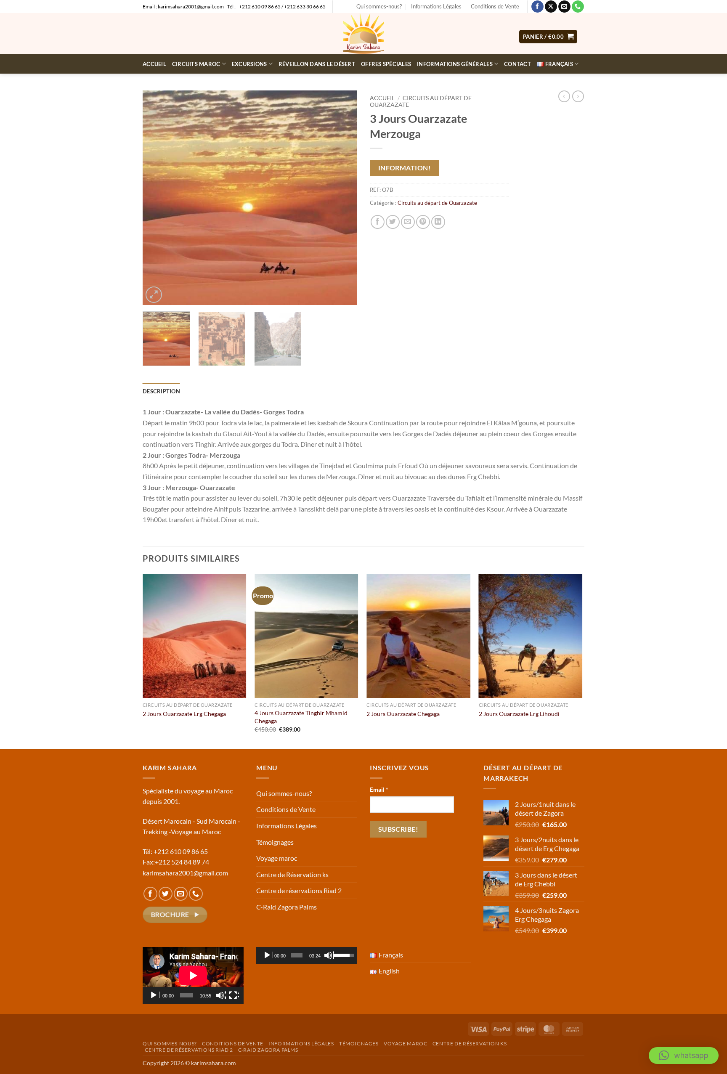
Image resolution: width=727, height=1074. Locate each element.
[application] (193, 975)
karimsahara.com (213, 1062)
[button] (548, 37)
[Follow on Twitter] (165, 894)
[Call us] (578, 6)
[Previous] (157, 197)
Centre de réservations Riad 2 (299, 890)
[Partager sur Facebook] (378, 222)
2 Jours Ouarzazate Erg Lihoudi (519, 713)
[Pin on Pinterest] (423, 222)
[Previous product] (578, 96)
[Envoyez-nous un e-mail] (564, 6)
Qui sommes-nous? (379, 6)
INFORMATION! (404, 168)
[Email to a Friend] (408, 222)
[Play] (154, 995)
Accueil (154, 64)
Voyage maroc (276, 858)
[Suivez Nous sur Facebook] (537, 6)
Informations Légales (436, 6)
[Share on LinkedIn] (438, 222)
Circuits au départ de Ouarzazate (437, 202)
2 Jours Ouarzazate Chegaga (403, 713)
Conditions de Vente (495, 6)
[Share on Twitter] (393, 222)
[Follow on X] (551, 6)
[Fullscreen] (234, 995)
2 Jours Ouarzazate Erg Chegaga (184, 713)
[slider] (296, 955)
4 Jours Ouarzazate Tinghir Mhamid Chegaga (301, 716)
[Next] (342, 197)
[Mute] (221, 995)
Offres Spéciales (386, 64)
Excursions (249, 64)
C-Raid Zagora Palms (286, 907)
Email (379, 789)
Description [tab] (161, 391)
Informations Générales (455, 64)
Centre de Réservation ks (292, 874)
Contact (517, 64)
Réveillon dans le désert (317, 64)
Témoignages (275, 842)
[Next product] (564, 96)
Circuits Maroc (196, 64)
